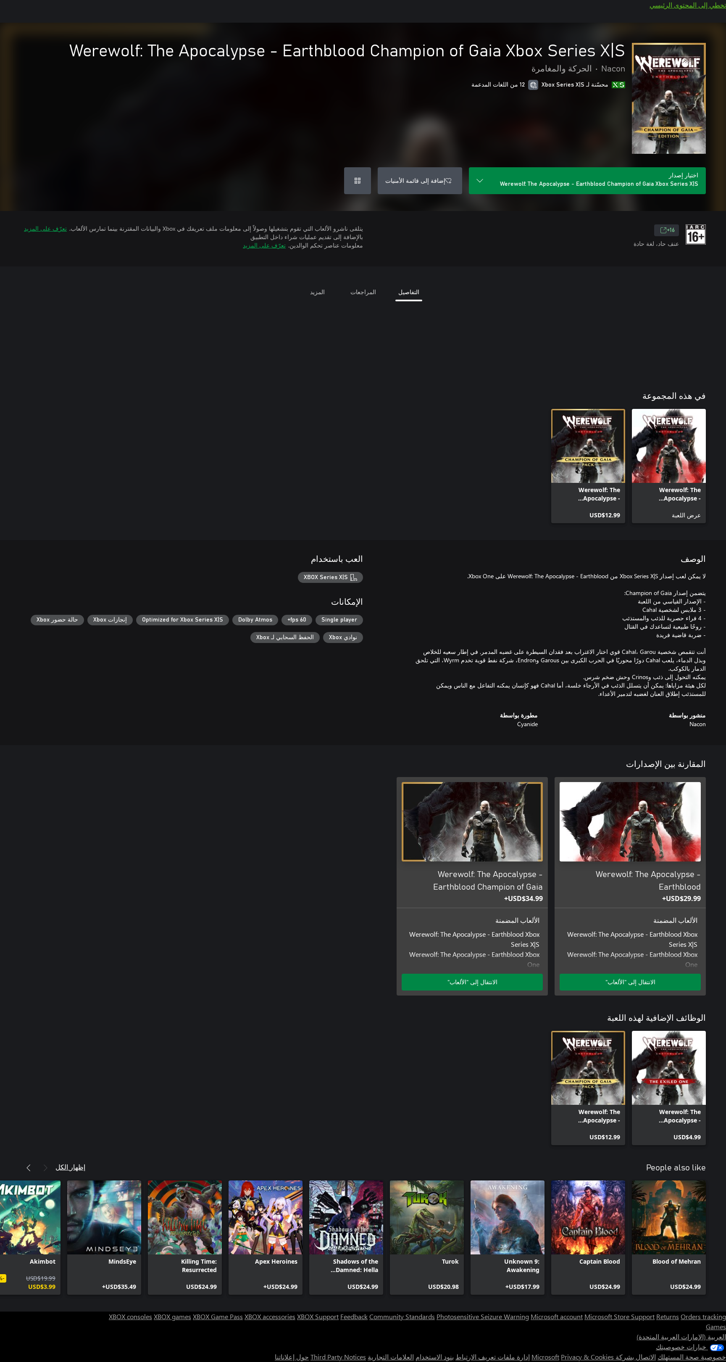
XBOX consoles (130, 1316)
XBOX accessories (270, 1316)
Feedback (354, 1316)
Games (716, 1326)
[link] (669, 466)
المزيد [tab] (317, 292)
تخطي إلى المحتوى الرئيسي (688, 4)
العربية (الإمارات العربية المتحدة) (681, 1336)
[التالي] (28, 1168)
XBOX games (172, 1316)
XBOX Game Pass (218, 1316)
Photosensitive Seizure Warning (483, 1316)
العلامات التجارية (391, 1356)
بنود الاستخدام (435, 1356)
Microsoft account (557, 1316)
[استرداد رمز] (357, 180)
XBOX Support (318, 1316)
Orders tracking (703, 1316)
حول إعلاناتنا (292, 1356)
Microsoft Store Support (619, 1316)
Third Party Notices (338, 1356)
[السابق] (45, 1168)
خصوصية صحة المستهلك (692, 1356)
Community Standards (402, 1316)
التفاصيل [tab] (408, 292)
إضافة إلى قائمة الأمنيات (415, 180)
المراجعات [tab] (363, 292)
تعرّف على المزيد (45, 228)
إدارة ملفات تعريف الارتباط (492, 1356)
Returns (667, 1316)
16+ (671, 230)
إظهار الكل (70, 1166)
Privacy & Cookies (587, 1356)
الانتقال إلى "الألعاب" (630, 982)
